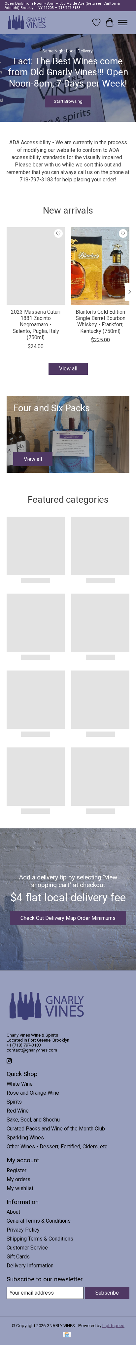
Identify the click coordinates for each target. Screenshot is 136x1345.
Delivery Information (30, 1265)
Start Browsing (68, 101)
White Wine (20, 1084)
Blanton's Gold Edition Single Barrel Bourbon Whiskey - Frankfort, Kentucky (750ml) (100, 321)
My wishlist (20, 1188)
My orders (18, 1179)
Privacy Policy (23, 1230)
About (13, 1212)
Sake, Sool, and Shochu (33, 1120)
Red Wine (18, 1111)
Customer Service (27, 1248)
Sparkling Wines (25, 1137)
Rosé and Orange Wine (33, 1093)
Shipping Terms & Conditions (40, 1239)
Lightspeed (113, 1325)
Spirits (14, 1102)
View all (68, 368)
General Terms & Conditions (39, 1221)
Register (16, 1170)
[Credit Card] (67, 1335)
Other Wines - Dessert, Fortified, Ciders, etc (57, 1146)
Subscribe (107, 1293)
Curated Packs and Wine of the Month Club (56, 1128)
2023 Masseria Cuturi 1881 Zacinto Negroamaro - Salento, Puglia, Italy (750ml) (35, 325)
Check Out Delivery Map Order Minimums (68, 918)
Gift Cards (18, 1256)
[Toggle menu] (122, 22)
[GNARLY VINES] (27, 22)
